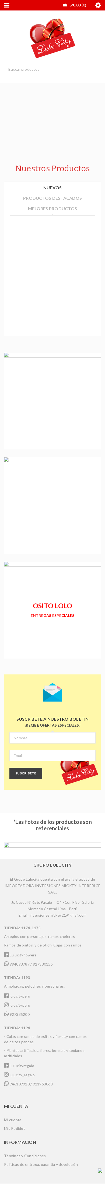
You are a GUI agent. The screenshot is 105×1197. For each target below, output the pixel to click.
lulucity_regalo (22, 1075)
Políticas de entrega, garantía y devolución (41, 1164)
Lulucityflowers (22, 955)
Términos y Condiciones (25, 1155)
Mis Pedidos (14, 1128)
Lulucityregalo (21, 1065)
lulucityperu (19, 996)
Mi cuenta (12, 1119)
